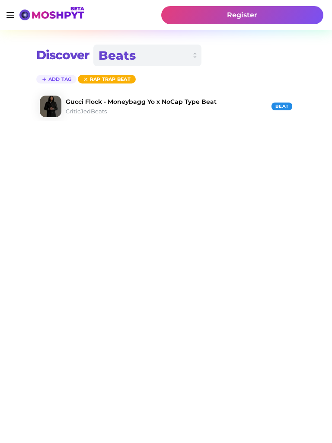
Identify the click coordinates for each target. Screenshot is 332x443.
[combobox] (147, 55)
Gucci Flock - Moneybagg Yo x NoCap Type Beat (141, 102)
